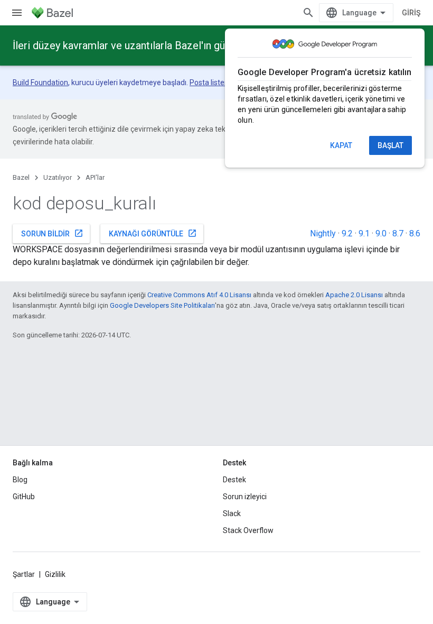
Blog (20, 479)
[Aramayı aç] (308, 12)
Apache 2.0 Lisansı (354, 295)
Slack (232, 513)
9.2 (347, 233)
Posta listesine (214, 82)
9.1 (364, 233)
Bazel (21, 177)
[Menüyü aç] (16, 12)
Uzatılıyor (57, 177)
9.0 (381, 233)
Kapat (341, 145)
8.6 (414, 233)
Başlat (390, 145)
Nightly (323, 233)
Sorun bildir (52, 233)
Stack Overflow (248, 530)
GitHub (24, 496)
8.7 (397, 233)
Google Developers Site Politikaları (162, 305)
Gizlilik (55, 574)
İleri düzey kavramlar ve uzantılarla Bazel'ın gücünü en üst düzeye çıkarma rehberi (200, 45)
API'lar (95, 177)
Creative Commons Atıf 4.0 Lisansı (199, 295)
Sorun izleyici (245, 496)
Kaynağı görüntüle (153, 233)
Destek (234, 479)
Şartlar (24, 574)
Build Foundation (40, 82)
